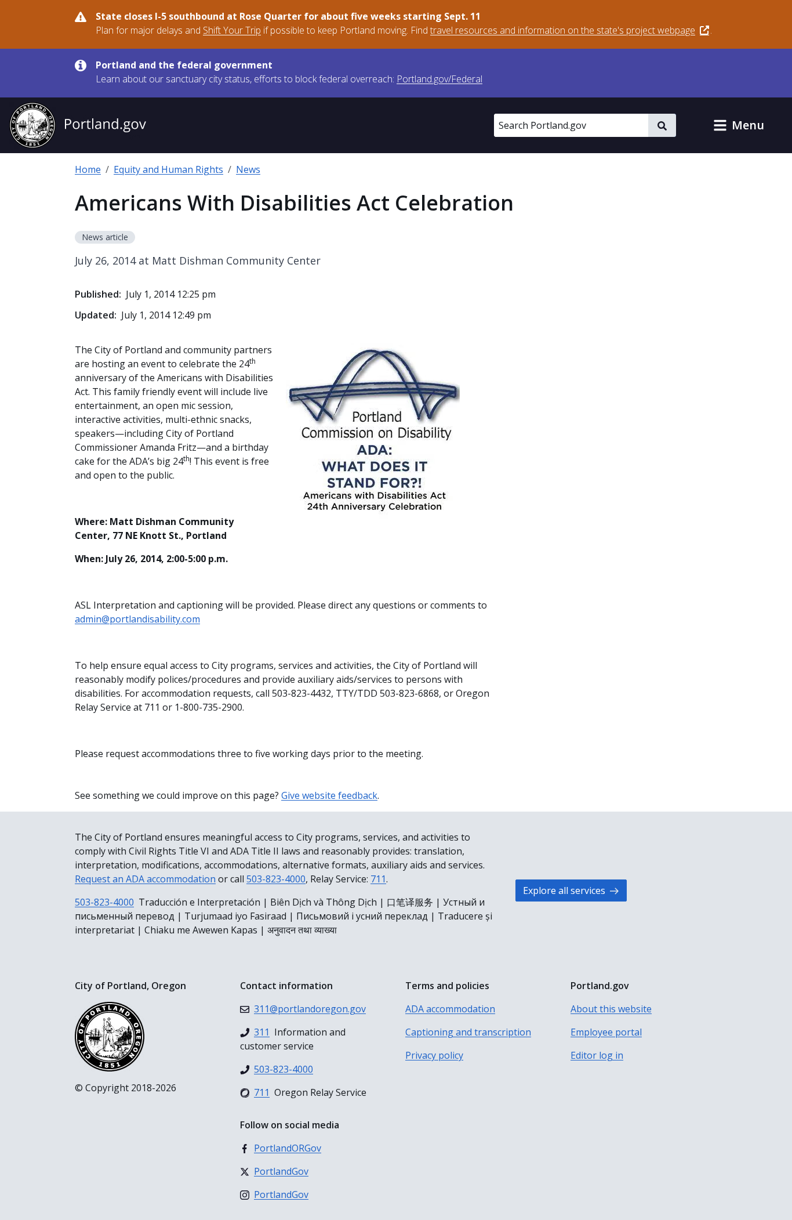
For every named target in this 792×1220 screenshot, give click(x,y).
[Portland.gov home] (77, 125)
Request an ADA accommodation (145, 879)
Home (88, 169)
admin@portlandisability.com (137, 619)
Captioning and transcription (468, 1032)
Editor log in (597, 1055)
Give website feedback (329, 795)
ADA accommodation (450, 1008)
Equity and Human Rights (168, 169)
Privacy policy (434, 1055)
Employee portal (606, 1032)
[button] (739, 125)
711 (378, 879)
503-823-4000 (276, 879)
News (248, 169)
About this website (611, 1008)
